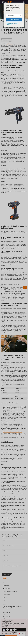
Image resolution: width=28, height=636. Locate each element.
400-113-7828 (5, 625)
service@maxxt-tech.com (8, 624)
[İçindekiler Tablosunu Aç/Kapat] (9, 40)
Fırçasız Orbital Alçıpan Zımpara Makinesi (12, 432)
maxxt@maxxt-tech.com (8, 620)
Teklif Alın (6, 574)
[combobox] (4, 545)
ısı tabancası (10, 44)
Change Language (14, 19)
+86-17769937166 (6, 612)
